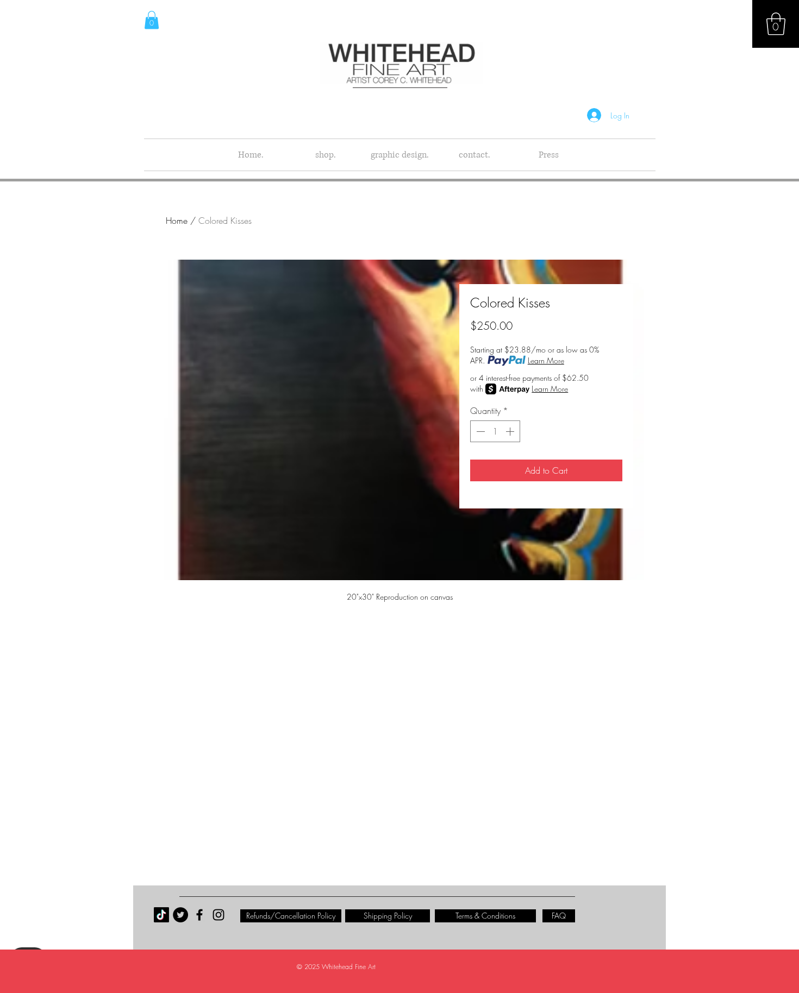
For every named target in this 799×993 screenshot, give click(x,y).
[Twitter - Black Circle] (180, 914)
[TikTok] (161, 914)
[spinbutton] (495, 431)
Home (177, 221)
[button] (775, 23)
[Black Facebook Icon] (199, 914)
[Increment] (511, 431)
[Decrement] (479, 431)
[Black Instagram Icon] (218, 914)
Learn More (546, 360)
